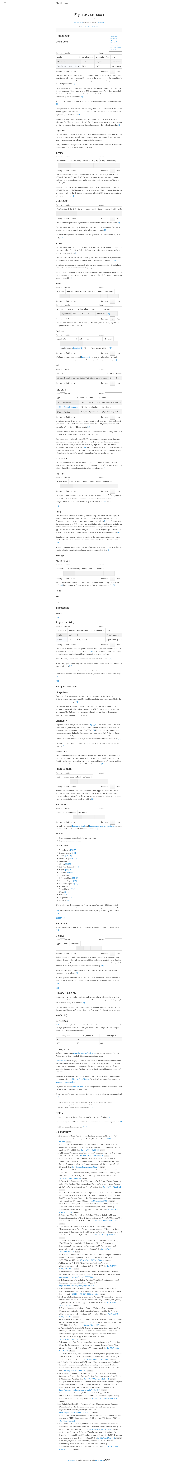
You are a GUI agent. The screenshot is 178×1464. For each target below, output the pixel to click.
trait (58, 776)
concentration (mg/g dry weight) (90, 630)
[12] (105, 521)
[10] (88, 427)
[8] (71, 278)
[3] (74, 83)
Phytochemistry (115, 43)
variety (59, 812)
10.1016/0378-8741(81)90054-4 (91, 1155)
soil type (60, 373)
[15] (113, 585)
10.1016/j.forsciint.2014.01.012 (74, 1370)
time (91, 397)
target (94, 160)
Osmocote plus (61, 1060)
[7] (61, 238)
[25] (75, 850)
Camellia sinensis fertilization (84, 1053)
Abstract (68, 1141)
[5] (72, 182)
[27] (57, 913)
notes (91, 568)
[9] (109, 313)
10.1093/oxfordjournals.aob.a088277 (85, 1167)
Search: (102, 53)
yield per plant (82, 309)
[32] (91, 1107)
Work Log (113, 49)
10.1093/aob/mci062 (67, 1421)
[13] (119, 532)
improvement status (72, 776)
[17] (70, 666)
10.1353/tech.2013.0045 (106, 1438)
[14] (61, 585)
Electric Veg (62, 3)
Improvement (114, 45)
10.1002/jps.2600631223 (90, 1325)
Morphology (114, 41)
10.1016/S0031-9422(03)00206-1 (104, 1398)
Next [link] (118, 71)
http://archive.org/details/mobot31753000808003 (77, 1277)
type (58, 397)
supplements (75, 160)
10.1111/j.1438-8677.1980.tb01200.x (85, 1294)
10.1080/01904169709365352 (106, 1220)
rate (82, 397)
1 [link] (112, 71)
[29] (60, 918)
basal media (61, 160)
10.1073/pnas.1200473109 (69, 1339)
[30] (64, 918)
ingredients (61, 338)
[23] (92, 799)
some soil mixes (78, 1086)
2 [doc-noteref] (62, 237)
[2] (57, 104)
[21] (95, 724)
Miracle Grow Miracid (80, 1079)
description (70, 812)
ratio (81, 338)
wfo (89, 26)
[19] (110, 658)
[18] (91, 651)
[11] (57, 506)
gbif (92, 26)
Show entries (63, 53)
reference (111, 160)
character (60, 568)
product (60, 291)
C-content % (121, 373)
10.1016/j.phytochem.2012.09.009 (96, 1359)
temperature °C (101, 57)
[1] (81, 96)
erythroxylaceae (78, 22)
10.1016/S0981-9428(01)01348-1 (99, 1429)
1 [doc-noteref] (79, 114)
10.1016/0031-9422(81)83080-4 (92, 1260)
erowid (96, 26)
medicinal (101, 22)
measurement (73, 568)
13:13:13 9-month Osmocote (67, 407)
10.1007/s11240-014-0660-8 (70, 1178)
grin (85, 26)
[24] (96, 828)
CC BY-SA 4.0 (99, 1460)
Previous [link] (104, 71)
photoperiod (74, 481)
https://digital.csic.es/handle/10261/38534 (75, 1412)
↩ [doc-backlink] (110, 1117)
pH (111, 373)
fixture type (61, 481)
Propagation (114, 36)
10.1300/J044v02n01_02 (111, 1187)
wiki (81, 26)
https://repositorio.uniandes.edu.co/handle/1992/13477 (79, 1390)
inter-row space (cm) (86, 208)
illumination (88, 481)
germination (87, 57)
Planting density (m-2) (66, 208)
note (113, 57)
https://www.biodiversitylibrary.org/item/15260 (77, 1285)
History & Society (116, 47)
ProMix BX (77, 348)
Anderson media (62, 1024)
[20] (76, 701)
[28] (57, 918)
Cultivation (114, 39)
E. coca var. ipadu (79, 826)
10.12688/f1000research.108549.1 (96, 1379)
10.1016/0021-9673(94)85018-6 (105, 1234)
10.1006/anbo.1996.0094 (99, 1201)
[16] (57, 617)
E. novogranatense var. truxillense (102, 826)
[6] (74, 195)
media (59, 57)
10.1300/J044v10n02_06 (89, 1150)
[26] (57, 910)
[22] (119, 738)
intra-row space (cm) (106, 208)
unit (84, 568)
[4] (81, 114)
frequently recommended (65, 1082)
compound (61, 630)
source (86, 160)
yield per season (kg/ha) (84, 291)
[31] (57, 930)
